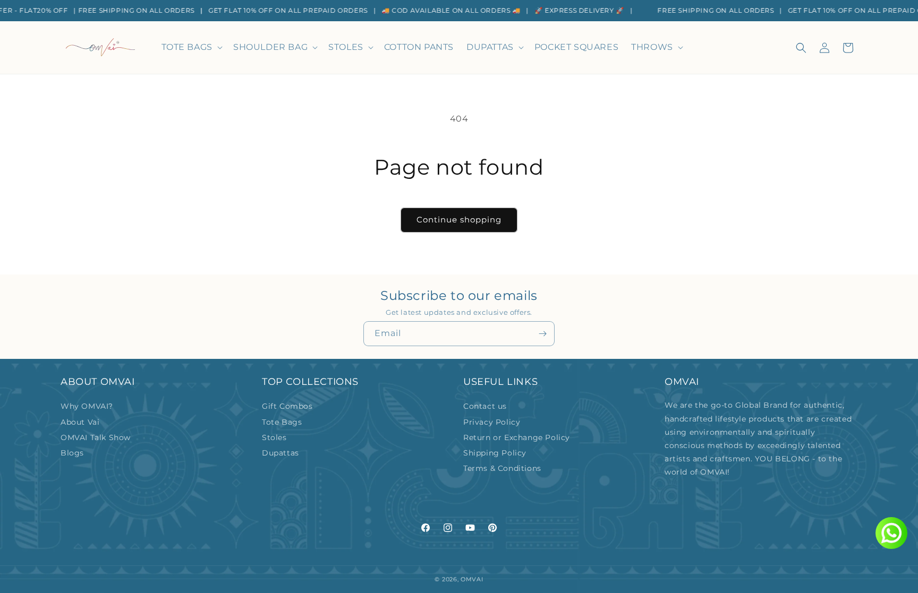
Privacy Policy (491, 422)
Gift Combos (287, 406)
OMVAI (472, 579)
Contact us (485, 406)
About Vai (80, 422)
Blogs (72, 453)
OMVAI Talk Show (96, 437)
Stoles (274, 437)
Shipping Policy (494, 453)
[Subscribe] (542, 333)
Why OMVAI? (87, 406)
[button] (191, 47)
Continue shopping (459, 219)
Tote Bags (282, 422)
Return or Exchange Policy (516, 437)
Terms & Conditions (502, 468)
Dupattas (280, 453)
